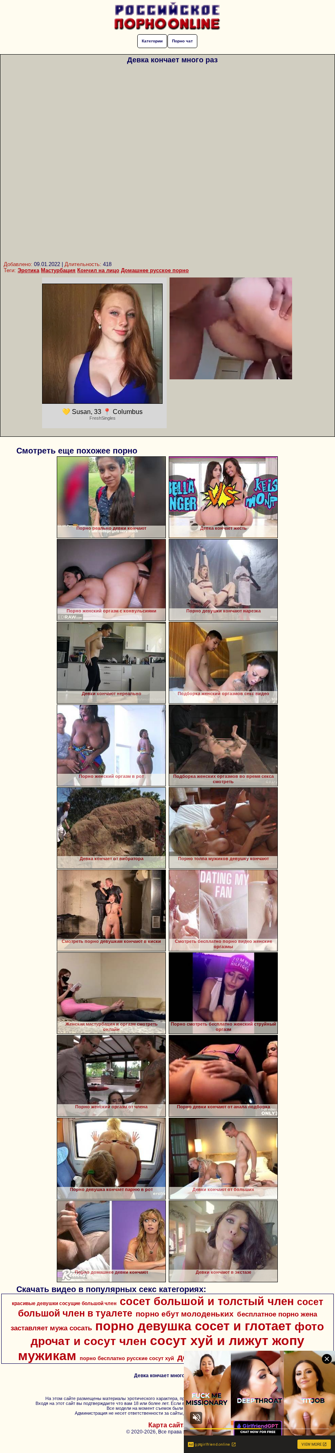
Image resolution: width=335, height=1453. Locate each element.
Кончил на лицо (98, 270)
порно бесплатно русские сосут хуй (127, 1358)
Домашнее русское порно (155, 270)
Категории (152, 41)
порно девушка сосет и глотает (193, 1326)
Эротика (28, 270)
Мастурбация (58, 270)
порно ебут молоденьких (185, 1314)
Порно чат (182, 41)
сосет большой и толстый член (207, 1301)
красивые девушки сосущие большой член (64, 1303)
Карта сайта (167, 1425)
